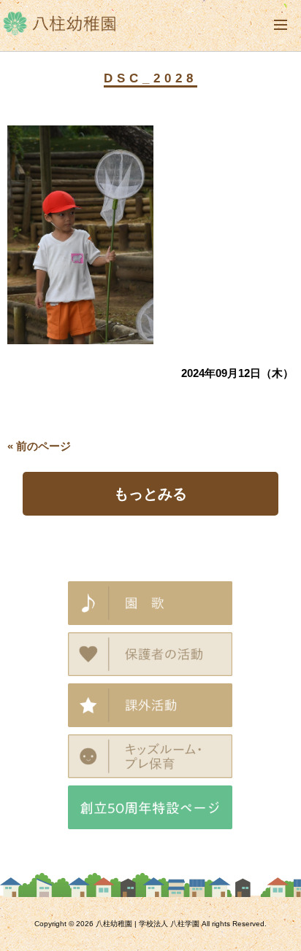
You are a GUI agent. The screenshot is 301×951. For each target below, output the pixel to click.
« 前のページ (39, 446)
